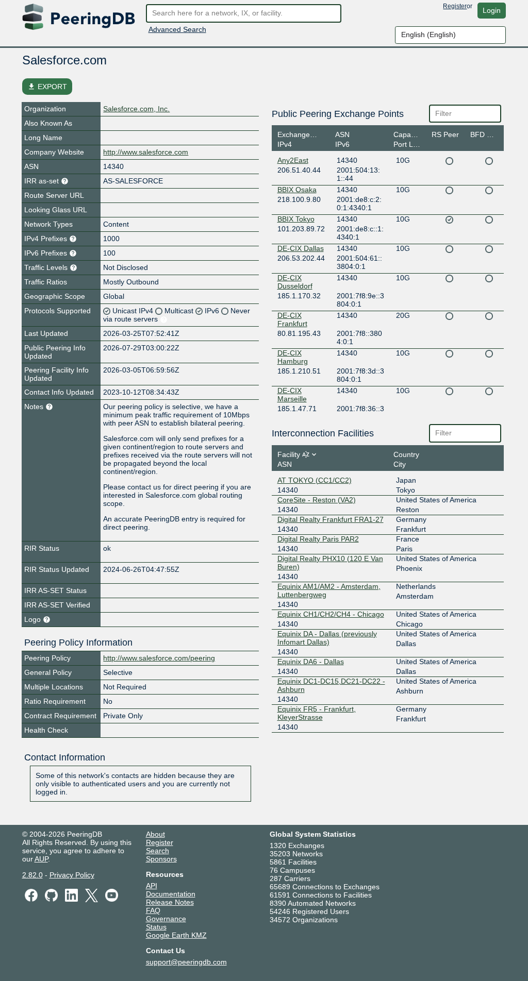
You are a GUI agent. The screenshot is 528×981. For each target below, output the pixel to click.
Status (156, 927)
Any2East (292, 160)
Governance (166, 919)
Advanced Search (177, 29)
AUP (41, 859)
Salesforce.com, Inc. (136, 109)
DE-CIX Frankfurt (292, 319)
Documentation (170, 894)
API (151, 886)
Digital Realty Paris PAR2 (318, 539)
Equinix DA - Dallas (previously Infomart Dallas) (327, 638)
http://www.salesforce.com (145, 152)
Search (157, 851)
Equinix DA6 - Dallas (310, 661)
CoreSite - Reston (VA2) (316, 500)
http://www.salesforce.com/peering (159, 658)
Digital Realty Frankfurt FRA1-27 (330, 519)
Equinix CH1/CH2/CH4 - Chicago (330, 614)
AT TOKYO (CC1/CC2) (314, 480)
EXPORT (47, 86)
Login (492, 10)
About (155, 834)
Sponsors (161, 859)
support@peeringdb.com (186, 962)
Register (455, 6)
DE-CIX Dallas (300, 248)
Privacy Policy (72, 875)
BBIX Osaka (297, 189)
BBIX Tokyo (296, 219)
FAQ (153, 910)
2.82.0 (32, 875)
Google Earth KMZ (176, 935)
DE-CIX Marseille (292, 394)
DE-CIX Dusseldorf (294, 282)
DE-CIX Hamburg (292, 357)
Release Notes (170, 902)
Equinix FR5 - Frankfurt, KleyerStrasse (316, 713)
